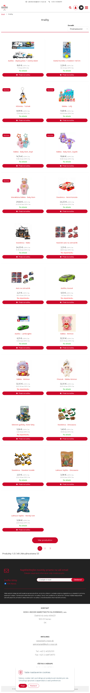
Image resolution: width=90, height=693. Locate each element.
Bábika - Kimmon (66, 334)
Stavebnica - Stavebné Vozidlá (23, 470)
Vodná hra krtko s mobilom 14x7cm (66, 61)
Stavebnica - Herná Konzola (66, 197)
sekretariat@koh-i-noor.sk (37, 2)
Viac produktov (45, 540)
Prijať (23, 686)
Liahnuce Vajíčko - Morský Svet (23, 516)
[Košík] (81, 7)
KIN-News (11, 584)
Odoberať (78, 580)
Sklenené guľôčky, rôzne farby (23, 425)
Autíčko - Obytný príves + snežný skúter (23, 61)
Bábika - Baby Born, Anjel (23, 152)
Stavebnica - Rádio (23, 243)
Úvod (3, 14)
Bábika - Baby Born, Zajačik (66, 152)
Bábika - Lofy (67, 106)
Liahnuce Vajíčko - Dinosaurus (66, 470)
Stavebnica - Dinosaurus (67, 425)
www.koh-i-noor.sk (45, 641)
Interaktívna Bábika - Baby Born (23, 197)
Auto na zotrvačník (23, 288)
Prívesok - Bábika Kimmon (67, 379)
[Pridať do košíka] (23, 75)
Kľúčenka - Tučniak (23, 106)
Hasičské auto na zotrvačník (66, 243)
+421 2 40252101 (56, 2)
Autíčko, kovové (67, 288)
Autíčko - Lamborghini (23, 334)
